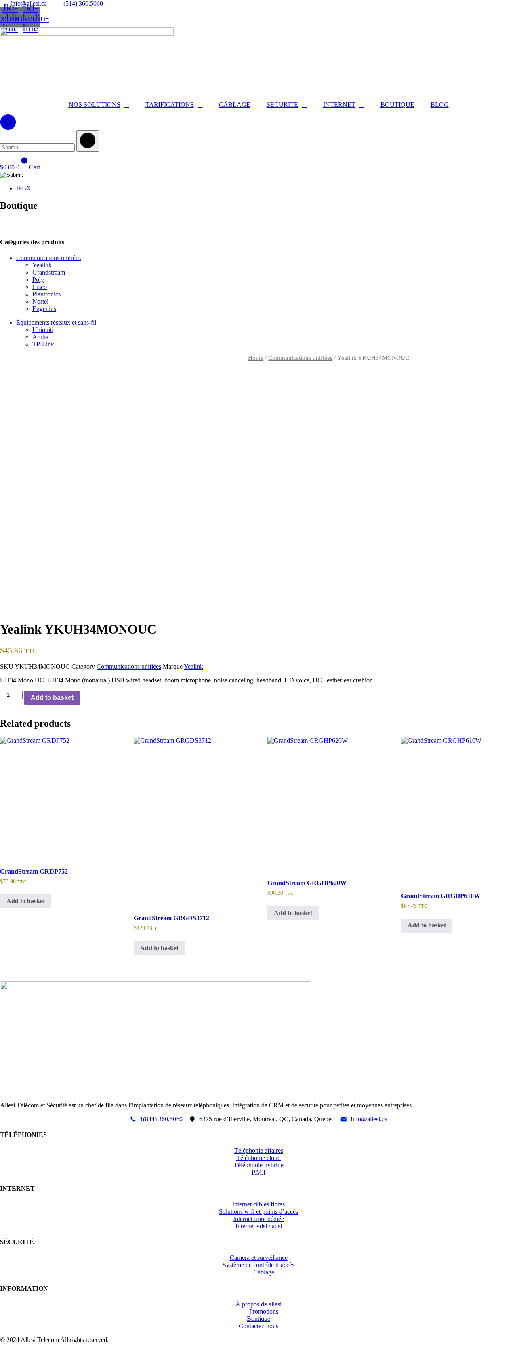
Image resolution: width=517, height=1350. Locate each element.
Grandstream (48, 272)
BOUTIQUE (397, 104)
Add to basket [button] (25, 901)
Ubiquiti (42, 329)
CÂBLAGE (234, 104)
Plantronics (46, 294)
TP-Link (43, 344)
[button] (8, 121)
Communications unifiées (48, 257)
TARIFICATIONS (169, 104)
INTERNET (339, 104)
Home (255, 358)
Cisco (39, 286)
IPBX (23, 188)
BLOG (440, 104)
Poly (38, 279)
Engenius (44, 308)
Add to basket (52, 697)
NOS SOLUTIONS (94, 104)
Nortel (40, 301)
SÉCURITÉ (282, 104)
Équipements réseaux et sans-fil (56, 322)
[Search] (87, 141)
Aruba (40, 337)
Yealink (42, 265)
